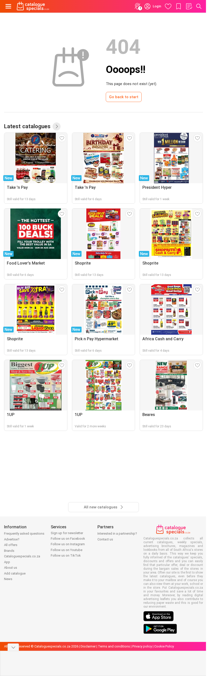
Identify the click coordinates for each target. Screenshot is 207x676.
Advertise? (11, 539)
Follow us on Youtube (66, 550)
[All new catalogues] (57, 126)
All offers (10, 545)
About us (10, 567)
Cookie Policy (164, 646)
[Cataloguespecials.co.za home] (33, 6)
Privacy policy (142, 646)
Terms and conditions (114, 646)
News (8, 579)
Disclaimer (88, 646)
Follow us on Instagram (68, 544)
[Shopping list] (189, 6)
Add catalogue (14, 573)
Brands (9, 551)
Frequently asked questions (24, 533)
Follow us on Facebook (68, 538)
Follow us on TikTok (66, 555)
